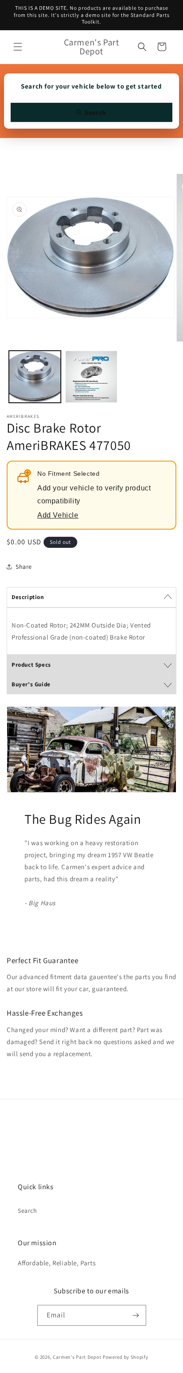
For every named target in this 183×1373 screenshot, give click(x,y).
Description (28, 597)
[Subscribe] (136, 1315)
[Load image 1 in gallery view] (35, 377)
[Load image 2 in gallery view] (91, 377)
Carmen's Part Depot (77, 1357)
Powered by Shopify (125, 1357)
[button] (18, 47)
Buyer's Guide (31, 684)
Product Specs (31, 664)
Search (27, 1211)
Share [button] (24, 567)
